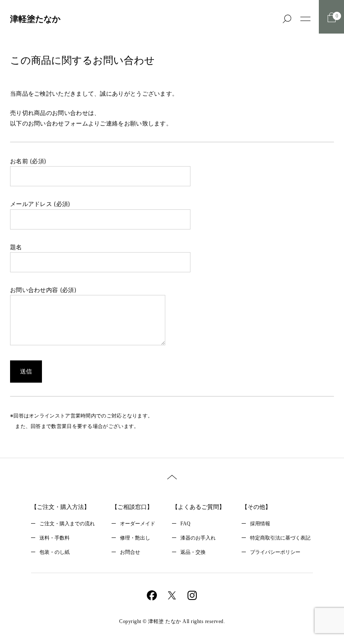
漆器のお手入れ (198, 538)
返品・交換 (193, 552)
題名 (16, 246)
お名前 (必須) (28, 160)
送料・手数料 (54, 538)
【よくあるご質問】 (198, 507)
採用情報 (260, 524)
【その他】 (256, 507)
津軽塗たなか (35, 18)
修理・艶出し (135, 538)
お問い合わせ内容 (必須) (43, 289)
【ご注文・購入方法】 (60, 507)
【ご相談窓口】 (132, 507)
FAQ (185, 524)
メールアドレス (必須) (40, 203)
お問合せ (130, 552)
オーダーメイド (137, 524)
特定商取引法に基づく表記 (280, 538)
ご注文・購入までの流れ (67, 524)
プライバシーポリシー (275, 552)
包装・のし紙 (54, 552)
